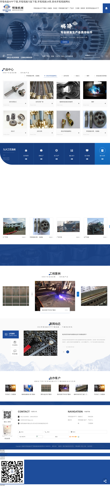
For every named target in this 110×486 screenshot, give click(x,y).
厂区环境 (5, 237)
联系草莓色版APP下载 (92, 10)
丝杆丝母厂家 (39, 101)
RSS (82, 446)
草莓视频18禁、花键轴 (92, 131)
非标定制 (55, 10)
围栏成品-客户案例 (46, 394)
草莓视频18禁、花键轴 (90, 237)
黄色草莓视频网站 (51, 75)
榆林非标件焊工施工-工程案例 (82, 394)
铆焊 (88, 75)
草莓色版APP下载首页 (40, 10)
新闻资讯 (83, 10)
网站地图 (77, 446)
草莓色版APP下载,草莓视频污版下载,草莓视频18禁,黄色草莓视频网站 (35, 1)
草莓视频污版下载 (63, 10)
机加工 (78, 75)
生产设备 (32, 237)
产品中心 (72, 10)
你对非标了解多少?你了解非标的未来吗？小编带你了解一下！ (80, 334)
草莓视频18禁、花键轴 (32, 75)
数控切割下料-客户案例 (64, 394)
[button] (4, 159)
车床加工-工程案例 (47, 310)
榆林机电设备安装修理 (66, 101)
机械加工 (50, 10)
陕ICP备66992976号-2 (68, 446)
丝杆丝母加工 (13, 101)
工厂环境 (59, 237)
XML (85, 446)
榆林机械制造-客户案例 (28, 394)
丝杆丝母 (66, 75)
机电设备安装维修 (101, 75)
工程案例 (77, 10)
